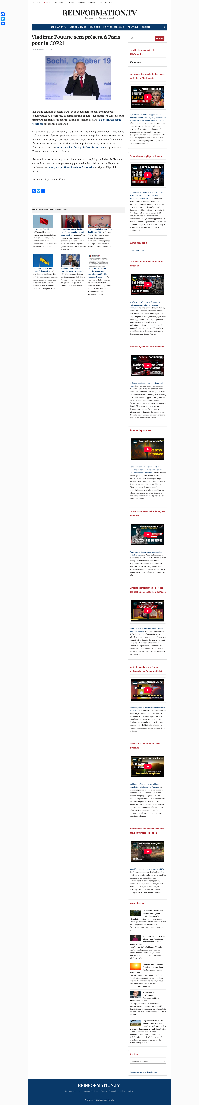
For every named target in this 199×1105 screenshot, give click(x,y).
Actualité (47, 2)
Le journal (36, 2)
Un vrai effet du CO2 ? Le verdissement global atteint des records (153, 913)
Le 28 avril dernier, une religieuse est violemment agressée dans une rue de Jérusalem (145, 305)
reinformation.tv (99, 12)
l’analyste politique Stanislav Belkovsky (71, 167)
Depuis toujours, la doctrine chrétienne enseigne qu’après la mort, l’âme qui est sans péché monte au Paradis (146, 470)
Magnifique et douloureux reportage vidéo (147, 869)
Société (146, 27)
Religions (94, 27)
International (58, 27)
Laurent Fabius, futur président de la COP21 (79, 147)
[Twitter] (2, 19)
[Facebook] (2, 14)
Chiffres (91, 2)
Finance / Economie (113, 27)
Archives (109, 2)
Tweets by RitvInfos (138, 251)
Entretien (71, 2)
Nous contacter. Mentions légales (143, 1072)
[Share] (2, 23)
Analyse (81, 2)
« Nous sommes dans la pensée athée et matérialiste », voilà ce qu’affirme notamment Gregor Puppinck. (146, 195)
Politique (133, 27)
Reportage (59, 2)
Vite (100, 2)
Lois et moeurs (78, 27)
